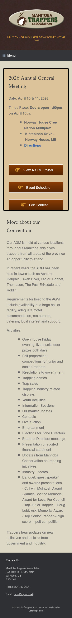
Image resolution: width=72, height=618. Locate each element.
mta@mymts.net (23, 594)
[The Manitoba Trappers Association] (36, 19)
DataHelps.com (36, 610)
